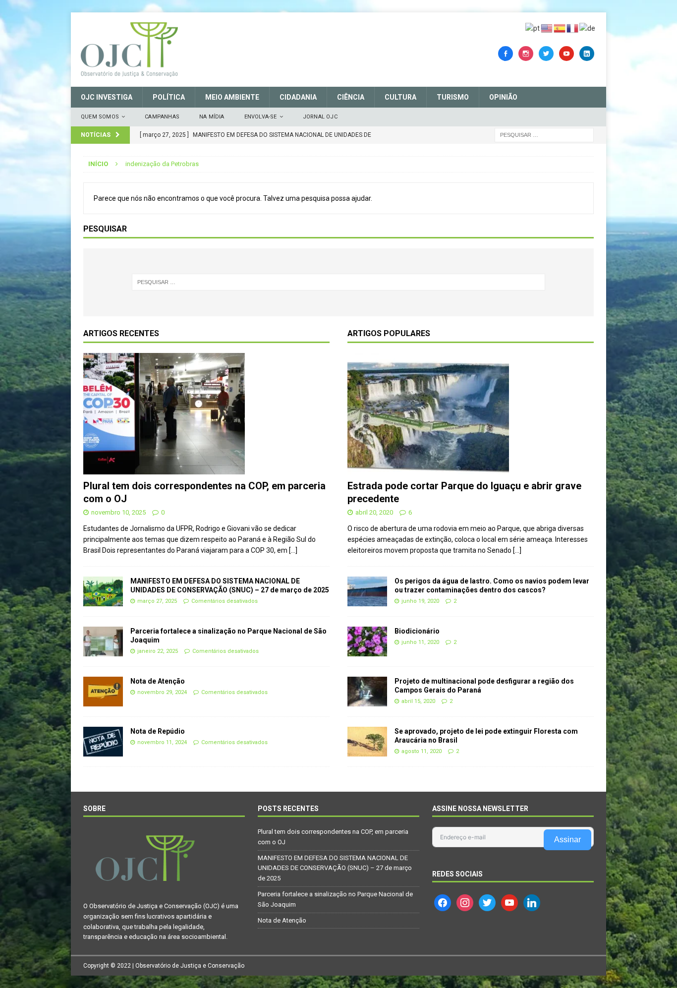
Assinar (567, 839)
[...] (293, 550)
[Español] (560, 28)
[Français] (572, 28)
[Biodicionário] (367, 641)
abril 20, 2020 (374, 512)
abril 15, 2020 (418, 701)
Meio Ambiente (232, 97)
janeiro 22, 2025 (157, 651)
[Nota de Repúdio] (103, 741)
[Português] (533, 28)
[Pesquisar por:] (544, 134)
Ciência (350, 97)
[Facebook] (505, 53)
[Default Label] (566, 53)
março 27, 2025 (157, 601)
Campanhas (162, 117)
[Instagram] (525, 53)
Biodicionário (417, 631)
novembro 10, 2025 (118, 512)
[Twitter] (546, 53)
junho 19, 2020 (420, 601)
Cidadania (298, 97)
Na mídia (212, 117)
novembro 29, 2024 (162, 692)
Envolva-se (260, 117)
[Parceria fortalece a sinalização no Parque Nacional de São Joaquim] (103, 641)
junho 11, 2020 (420, 642)
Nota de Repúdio (157, 731)
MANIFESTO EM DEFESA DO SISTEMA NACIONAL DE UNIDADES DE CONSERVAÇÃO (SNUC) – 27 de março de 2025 (335, 868)
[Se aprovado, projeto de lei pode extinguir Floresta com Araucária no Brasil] (367, 741)
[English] (547, 28)
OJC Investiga (106, 97)
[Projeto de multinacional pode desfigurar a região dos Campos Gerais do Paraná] (367, 691)
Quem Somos (100, 117)
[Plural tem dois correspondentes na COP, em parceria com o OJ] (206, 413)
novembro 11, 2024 (162, 742)
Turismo (453, 97)
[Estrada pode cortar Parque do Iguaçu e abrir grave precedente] (470, 413)
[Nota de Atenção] (103, 691)
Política (169, 97)
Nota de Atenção (157, 681)
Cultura (400, 97)
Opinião (503, 97)
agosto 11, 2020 (421, 751)
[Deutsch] (587, 28)
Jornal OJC (320, 117)
